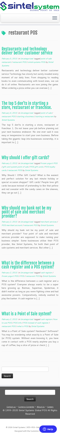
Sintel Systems (8, 120)
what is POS (23, 326)
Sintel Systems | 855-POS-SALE (26, 427)
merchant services (49, 221)
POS (22, 276)
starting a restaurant (44, 116)
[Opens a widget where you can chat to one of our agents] (48, 429)
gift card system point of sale (16, 166)
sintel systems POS (37, 62)
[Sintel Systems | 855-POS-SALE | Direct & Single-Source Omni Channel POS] (30, 7)
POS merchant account (12, 225)
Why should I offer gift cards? (25, 157)
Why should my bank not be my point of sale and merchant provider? (26, 212)
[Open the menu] (54, 18)
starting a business (25, 116)
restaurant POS (19, 62)
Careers (50, 407)
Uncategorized (27, 58)
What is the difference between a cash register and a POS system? (28, 265)
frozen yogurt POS (49, 163)
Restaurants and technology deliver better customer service (27, 51)
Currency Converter (26, 407)
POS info (17, 322)
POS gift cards (37, 166)
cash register (46, 272)
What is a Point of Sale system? (27, 313)
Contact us (11, 407)
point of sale (46, 113)
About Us (41, 407)
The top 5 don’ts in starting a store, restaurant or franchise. (27, 105)
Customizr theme (37, 431)
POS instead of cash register (36, 322)
